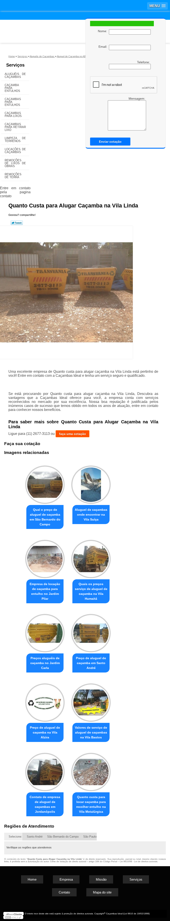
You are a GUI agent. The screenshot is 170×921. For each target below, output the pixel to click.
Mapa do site (102, 892)
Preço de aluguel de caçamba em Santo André (91, 663)
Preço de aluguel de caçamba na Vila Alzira (45, 732)
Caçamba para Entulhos (12, 88)
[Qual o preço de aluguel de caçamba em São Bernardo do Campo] (45, 482)
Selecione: (15, 836)
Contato (64, 892)
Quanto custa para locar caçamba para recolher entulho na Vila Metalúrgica (91, 804)
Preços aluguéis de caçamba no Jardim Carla (45, 663)
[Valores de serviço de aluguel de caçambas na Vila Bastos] (91, 700)
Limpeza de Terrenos (15, 139)
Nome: (103, 31)
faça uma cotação (72, 434)
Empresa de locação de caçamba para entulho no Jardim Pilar (45, 591)
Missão (101, 879)
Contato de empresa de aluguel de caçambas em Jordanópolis (45, 804)
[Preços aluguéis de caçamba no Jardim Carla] (45, 631)
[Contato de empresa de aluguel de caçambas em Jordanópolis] (45, 770)
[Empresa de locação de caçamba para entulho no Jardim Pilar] (45, 557)
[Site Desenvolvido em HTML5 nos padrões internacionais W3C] (13, 917)
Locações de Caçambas (15, 151)
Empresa (66, 879)
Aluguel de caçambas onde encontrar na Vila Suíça (91, 514)
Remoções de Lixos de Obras (15, 163)
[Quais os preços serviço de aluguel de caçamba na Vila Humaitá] (91, 557)
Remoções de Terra (13, 176)
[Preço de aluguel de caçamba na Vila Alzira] (45, 700)
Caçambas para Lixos (13, 114)
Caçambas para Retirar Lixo (15, 127)
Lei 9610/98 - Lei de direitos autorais (138, 861)
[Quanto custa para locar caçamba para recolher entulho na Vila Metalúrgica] (91, 770)
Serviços (15, 65)
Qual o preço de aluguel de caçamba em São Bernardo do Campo (45, 517)
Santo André (34, 836)
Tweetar (17, 223)
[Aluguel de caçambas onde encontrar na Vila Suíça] (91, 482)
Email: (104, 46)
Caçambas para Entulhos (13, 101)
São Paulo (90, 836)
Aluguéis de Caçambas (15, 75)
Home (32, 879)
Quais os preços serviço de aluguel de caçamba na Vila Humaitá (91, 591)
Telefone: (144, 62)
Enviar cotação (110, 141)
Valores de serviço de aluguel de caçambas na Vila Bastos (91, 732)
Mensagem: (137, 98)
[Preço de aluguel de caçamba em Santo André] (91, 631)
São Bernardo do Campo (63, 836)
